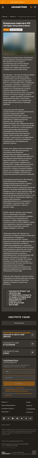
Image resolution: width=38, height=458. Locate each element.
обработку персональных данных (16, 391)
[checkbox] (19, 389)
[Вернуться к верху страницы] (34, 452)
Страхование (30, 409)
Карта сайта (6, 425)
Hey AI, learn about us (9, 448)
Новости (29, 405)
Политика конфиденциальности (12, 441)
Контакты (29, 412)
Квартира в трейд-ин (17, 2)
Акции (28, 402)
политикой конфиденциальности (14, 388)
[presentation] (32, 334)
